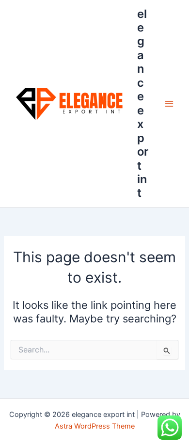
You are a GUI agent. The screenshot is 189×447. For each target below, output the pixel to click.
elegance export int (142, 103)
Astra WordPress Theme (95, 426)
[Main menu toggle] (169, 104)
